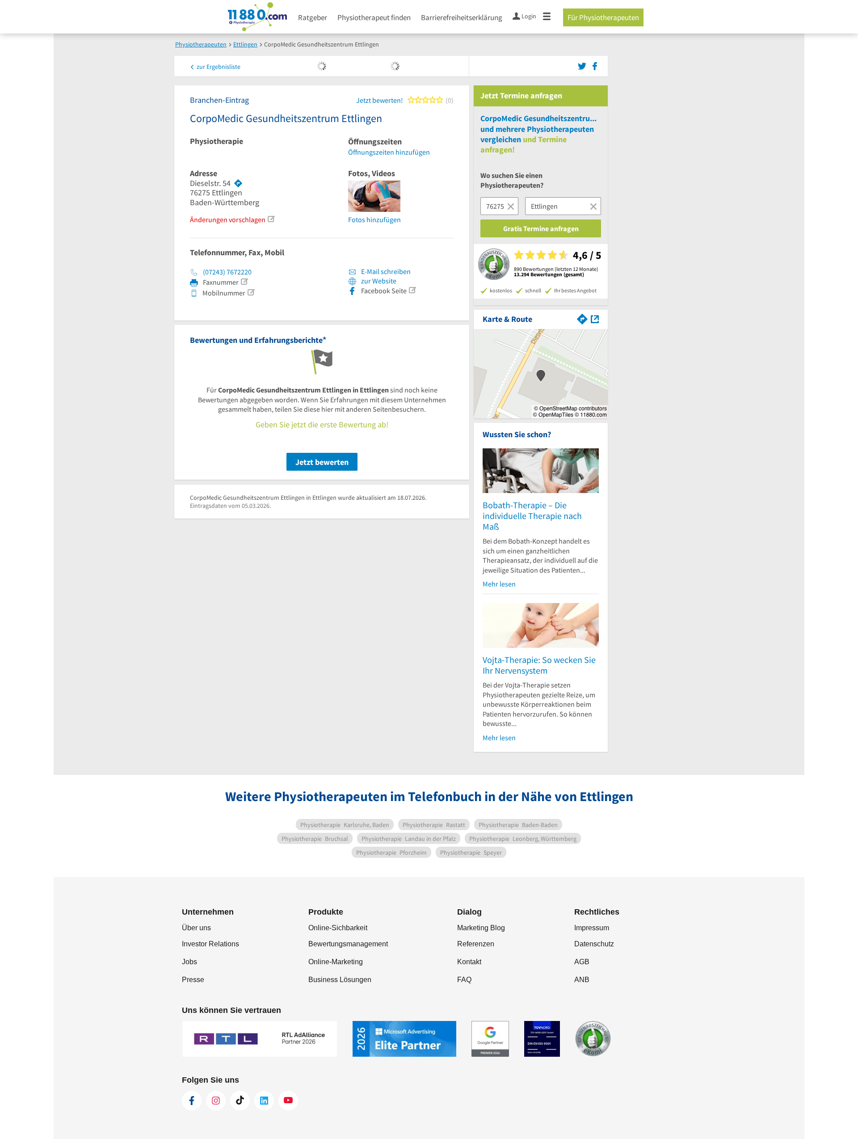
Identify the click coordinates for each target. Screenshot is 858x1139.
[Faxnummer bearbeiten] (244, 281)
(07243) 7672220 (227, 271)
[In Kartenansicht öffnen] (595, 318)
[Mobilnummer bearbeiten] (251, 292)
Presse (193, 979)
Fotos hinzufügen (374, 219)
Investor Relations (210, 944)
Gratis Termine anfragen (541, 228)
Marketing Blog (481, 928)
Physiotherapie (216, 141)
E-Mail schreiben (385, 271)
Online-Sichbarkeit (337, 928)
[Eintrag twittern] (583, 65)
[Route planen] (238, 183)
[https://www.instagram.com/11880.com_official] (216, 1100)
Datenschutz (594, 944)
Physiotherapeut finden (374, 17)
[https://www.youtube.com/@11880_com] (288, 1100)
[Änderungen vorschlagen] (271, 219)
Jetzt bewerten (322, 462)
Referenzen (475, 944)
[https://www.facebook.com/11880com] (192, 1100)
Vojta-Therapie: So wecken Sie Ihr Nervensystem (539, 665)
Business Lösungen (339, 979)
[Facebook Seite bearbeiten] (412, 290)
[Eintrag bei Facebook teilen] (595, 65)
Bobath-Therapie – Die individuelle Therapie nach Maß (532, 515)
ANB (581, 979)
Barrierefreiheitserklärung (461, 17)
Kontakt (469, 962)
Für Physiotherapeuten (603, 17)
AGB (581, 962)
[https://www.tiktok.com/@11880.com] (240, 1100)
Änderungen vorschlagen (227, 219)
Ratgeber (312, 17)
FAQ (464, 979)
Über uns (196, 928)
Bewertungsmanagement (348, 944)
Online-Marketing (335, 962)
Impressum (591, 928)
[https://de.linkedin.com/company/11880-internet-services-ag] (264, 1100)
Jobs (189, 962)
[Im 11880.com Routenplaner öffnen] (582, 318)
